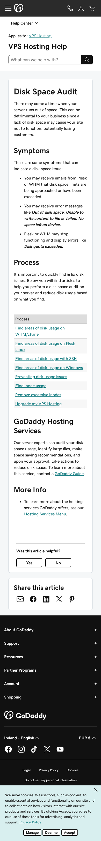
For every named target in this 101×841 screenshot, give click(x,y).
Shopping (12, 697)
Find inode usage (30, 386)
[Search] (87, 59)
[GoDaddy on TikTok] (34, 752)
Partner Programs (20, 670)
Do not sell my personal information (51, 780)
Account (11, 683)
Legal (27, 770)
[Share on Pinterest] (72, 599)
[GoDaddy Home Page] (25, 715)
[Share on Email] (20, 599)
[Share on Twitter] (59, 599)
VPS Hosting (40, 36)
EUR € (85, 738)
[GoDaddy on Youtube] (60, 752)
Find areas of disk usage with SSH (46, 358)
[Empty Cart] (92, 8)
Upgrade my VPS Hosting (38, 404)
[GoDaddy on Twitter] (47, 752)
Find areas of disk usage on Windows (49, 367)
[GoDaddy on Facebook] (8, 752)
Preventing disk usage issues (41, 376)
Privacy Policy (48, 770)
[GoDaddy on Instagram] (21, 752)
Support (11, 643)
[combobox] (45, 59)
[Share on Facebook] (33, 599)
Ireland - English (19, 738)
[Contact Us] (70, 8)
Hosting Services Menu (45, 514)
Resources (13, 657)
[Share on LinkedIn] (46, 599)
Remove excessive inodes (38, 395)
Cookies (72, 770)
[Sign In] (81, 8)
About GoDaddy (18, 630)
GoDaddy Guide (69, 473)
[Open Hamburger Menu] (6, 8)
